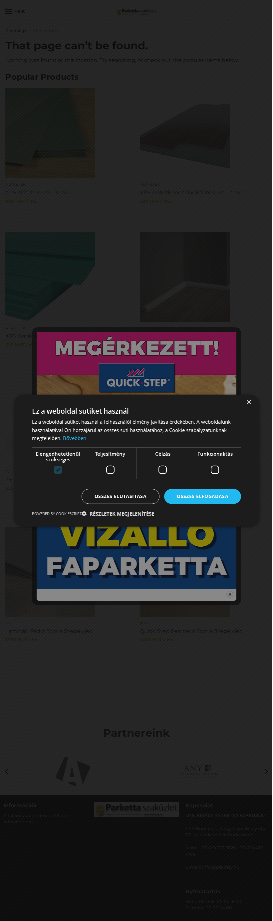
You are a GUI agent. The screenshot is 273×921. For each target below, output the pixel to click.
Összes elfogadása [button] (202, 496)
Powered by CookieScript (57, 513)
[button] (118, 514)
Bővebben (74, 438)
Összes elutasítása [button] (120, 496)
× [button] (248, 402)
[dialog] (136, 460)
